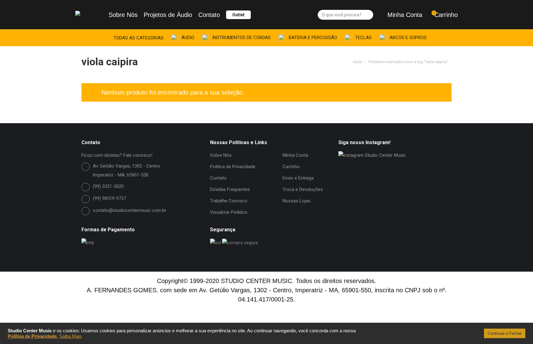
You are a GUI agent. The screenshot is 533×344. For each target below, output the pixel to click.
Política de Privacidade (232, 166)
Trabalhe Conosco (228, 201)
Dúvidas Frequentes (230, 189)
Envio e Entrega (298, 178)
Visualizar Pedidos (228, 212)
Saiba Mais (70, 336)
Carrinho (445, 14)
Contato (209, 14)
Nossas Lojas (297, 201)
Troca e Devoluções (303, 189)
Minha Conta (404, 14)
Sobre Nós (123, 14)
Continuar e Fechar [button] (505, 333)
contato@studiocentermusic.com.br (129, 210)
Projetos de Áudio (168, 14)
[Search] (368, 15)
